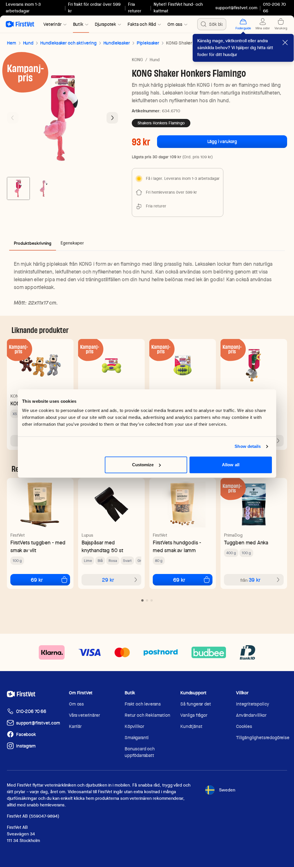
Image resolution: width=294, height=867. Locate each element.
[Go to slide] (142, 600)
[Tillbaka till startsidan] (20, 24)
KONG (137, 60)
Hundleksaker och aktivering (68, 43)
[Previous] (12, 118)
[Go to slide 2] (43, 188)
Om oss (76, 704)
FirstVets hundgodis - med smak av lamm (177, 546)
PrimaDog (233, 535)
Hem (11, 43)
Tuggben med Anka (246, 542)
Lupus (87, 535)
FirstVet (17, 535)
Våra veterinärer (84, 715)
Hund (28, 43)
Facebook (26, 734)
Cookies (244, 726)
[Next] (112, 118)
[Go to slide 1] (18, 188)
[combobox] (211, 24)
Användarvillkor (251, 715)
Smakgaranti (137, 738)
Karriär (75, 726)
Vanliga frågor (193, 715)
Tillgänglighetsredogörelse (262, 738)
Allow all (230, 464)
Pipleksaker (148, 43)
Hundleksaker (116, 43)
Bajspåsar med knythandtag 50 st (102, 546)
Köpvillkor (134, 726)
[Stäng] (285, 42)
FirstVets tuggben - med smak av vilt (37, 546)
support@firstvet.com (236, 8)
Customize (143, 464)
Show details (248, 446)
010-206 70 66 (31, 711)
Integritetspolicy (252, 704)
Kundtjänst (191, 726)
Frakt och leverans (143, 704)
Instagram (26, 746)
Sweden (227, 790)
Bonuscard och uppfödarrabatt (140, 752)
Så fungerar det (195, 704)
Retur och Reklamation (147, 715)
